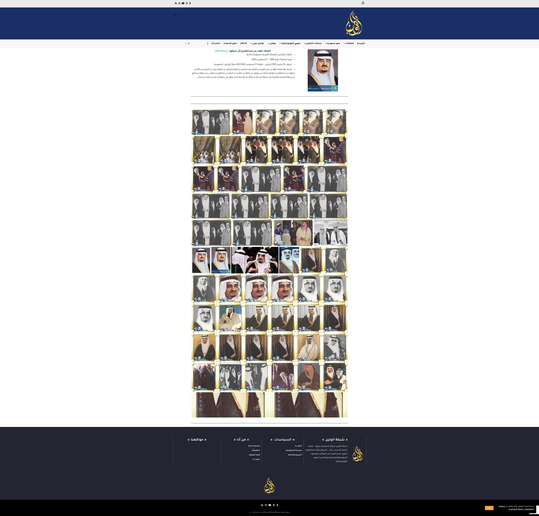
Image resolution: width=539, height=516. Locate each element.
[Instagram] (179, 3)
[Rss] (176, 3)
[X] (187, 3)
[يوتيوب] (183, 3)
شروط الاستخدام (515, 509)
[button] (489, 508)
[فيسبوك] (190, 3)
